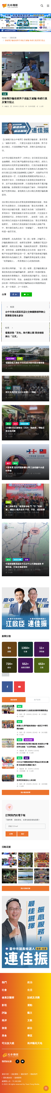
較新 (12, 307)
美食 (4, 1035)
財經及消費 (24, 424)
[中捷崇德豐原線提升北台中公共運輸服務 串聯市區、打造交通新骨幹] (25, 549)
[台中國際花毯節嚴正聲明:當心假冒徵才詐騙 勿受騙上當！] (25, 876)
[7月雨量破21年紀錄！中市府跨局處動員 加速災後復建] (9, 876)
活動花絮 (13, 38)
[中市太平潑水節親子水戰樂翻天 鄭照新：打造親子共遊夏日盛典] (9, 860)
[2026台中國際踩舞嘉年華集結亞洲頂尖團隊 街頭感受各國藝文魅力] (8, 762)
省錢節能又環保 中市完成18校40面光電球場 (25, 363)
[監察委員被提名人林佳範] (8, 778)
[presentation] (3, 24)
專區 (29, 1035)
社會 (4, 94)
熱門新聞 (37, 700)
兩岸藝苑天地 (34, 1043)
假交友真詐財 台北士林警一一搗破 (21, 392)
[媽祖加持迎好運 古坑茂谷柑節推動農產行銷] (41, 860)
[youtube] (19, 686)
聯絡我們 (33, 1074)
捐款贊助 (14, 1074)
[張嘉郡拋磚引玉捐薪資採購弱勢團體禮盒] (8, 709)
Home (4, 38)
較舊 (7, 328)
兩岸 (4, 1020)
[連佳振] (25, 128)
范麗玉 (10, 395)
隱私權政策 (7, 1078)
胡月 (20, 714)
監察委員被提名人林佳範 (26, 780)
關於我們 (24, 1074)
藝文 (29, 1012)
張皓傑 (10, 434)
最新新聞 (14, 700)
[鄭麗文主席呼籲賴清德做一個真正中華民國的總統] (8, 724)
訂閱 (11, 834)
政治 (8, 424)
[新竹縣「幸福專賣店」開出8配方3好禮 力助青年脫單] (41, 876)
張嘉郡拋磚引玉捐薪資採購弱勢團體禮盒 (32, 711)
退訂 (22, 834)
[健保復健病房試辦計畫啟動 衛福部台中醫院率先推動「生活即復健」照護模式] (8, 743)
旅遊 (26, 559)
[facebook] (7, 686)
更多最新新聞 (25, 792)
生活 (15, 424)
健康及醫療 (10, 358)
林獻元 (7, 106)
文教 (19, 358)
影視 (4, 1005)
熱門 (8, 463)
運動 (29, 1005)
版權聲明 (17, 1078)
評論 (4, 1012)
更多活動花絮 (25, 888)
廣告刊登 (5, 1074)
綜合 (29, 1028)
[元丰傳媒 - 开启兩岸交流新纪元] (10, 6)
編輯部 (10, 473)
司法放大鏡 (8, 1043)
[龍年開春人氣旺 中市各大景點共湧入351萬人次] (25, 860)
